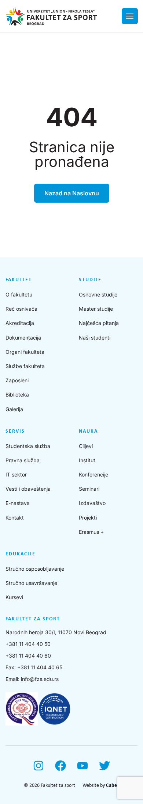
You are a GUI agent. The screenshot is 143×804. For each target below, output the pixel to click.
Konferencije (93, 474)
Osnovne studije (98, 294)
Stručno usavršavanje (31, 583)
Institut (87, 460)
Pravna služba (23, 460)
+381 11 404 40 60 (28, 655)
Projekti (88, 517)
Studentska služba (28, 446)
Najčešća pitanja (99, 323)
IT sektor (16, 474)
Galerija (14, 409)
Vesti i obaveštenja (28, 489)
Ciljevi (86, 446)
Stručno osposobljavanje (35, 569)
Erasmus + (91, 532)
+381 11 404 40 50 (28, 644)
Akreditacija (20, 323)
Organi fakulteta (25, 352)
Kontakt (15, 517)
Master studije (96, 309)
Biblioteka (17, 394)
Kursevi (14, 597)
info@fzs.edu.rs (40, 679)
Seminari (89, 489)
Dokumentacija (23, 337)
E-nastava (18, 503)
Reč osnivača (21, 309)
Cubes (112, 785)
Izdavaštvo (92, 503)
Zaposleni (17, 380)
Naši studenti (94, 337)
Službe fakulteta (25, 366)
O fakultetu (19, 294)
